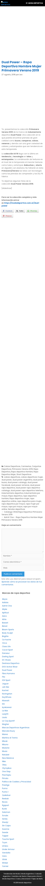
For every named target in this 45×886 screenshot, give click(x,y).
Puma (4, 788)
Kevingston (7, 693)
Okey (4, 765)
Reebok (5, 798)
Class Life (6, 646)
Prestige (5, 785)
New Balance (8, 758)
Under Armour (8, 849)
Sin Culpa (6, 825)
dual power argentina (22, 480)
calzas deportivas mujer (32, 477)
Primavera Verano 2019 (22, 469)
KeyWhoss (6, 697)
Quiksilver (6, 795)
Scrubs (5, 815)
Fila (3, 677)
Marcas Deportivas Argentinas (15, 727)
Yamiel (5, 866)
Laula (4, 717)
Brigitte (5, 636)
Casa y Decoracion (23, 879)
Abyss (4, 599)
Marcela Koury (8, 731)
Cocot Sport (7, 650)
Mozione (5, 748)
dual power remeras (20, 485)
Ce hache (6, 639)
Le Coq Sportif (8, 721)
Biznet (4, 626)
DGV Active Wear (9, 666)
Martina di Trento (10, 738)
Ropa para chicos (34, 876)
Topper (5, 836)
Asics (4, 616)
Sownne (5, 829)
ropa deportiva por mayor (13, 504)
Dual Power (7, 670)
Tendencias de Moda (11, 874)
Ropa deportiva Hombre (22, 471)
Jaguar (5, 683)
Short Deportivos (24, 474)
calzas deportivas (12, 477)
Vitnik (4, 859)
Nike (4, 761)
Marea (5, 734)
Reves (4, 802)
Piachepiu (6, 775)
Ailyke (4, 609)
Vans (4, 856)
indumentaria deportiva (12, 493)
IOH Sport (6, 680)
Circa (4, 643)
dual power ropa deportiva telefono (27, 490)
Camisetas (26, 466)
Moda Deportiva (8, 879)
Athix (4, 619)
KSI (3, 704)
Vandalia (6, 852)
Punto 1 (5, 792)
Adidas (5, 602)
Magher (5, 724)
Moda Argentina (27, 874)
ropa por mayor (15, 506)
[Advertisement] (22, 33)
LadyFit (5, 714)
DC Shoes (6, 660)
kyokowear (7, 707)
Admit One (7, 606)
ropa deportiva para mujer (29, 501)
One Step (6, 771)
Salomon (6, 812)
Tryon (4, 842)
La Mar (5, 710)
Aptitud (5, 612)
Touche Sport (8, 839)
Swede (5, 832)
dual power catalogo (17, 482)
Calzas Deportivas (12, 466)
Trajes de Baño (37, 879)
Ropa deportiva (15, 496)
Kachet (5, 690)
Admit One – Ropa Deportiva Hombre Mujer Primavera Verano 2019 (22, 518)
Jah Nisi (5, 687)
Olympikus (6, 768)
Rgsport (5, 805)
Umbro (5, 846)
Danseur (6, 653)
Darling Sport (8, 656)
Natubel (5, 754)
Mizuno (5, 744)
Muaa (4, 751)
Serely (5, 819)
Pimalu (5, 778)
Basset (5, 622)
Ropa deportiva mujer (19, 498)
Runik (4, 809)
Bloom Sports (8, 629)
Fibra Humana (8, 673)
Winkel (5, 863)
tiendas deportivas (16, 509)
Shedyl (5, 822)
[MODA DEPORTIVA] (5, 3)
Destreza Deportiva (10, 663)
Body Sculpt (7, 633)
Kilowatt (5, 700)
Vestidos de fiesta (19, 876)
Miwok (4, 741)
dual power (7, 480)
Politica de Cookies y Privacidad (16, 781)
